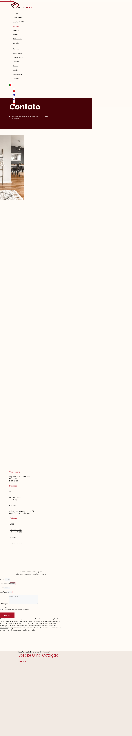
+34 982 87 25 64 (16, 532)
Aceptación (4, 607)
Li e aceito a (15, 610)
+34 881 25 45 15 (16, 543)
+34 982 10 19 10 (16, 530)
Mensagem (4, 604)
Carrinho (16, 43)
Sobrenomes (5, 584)
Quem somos (17, 18)
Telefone (3, 592)
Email (2, 588)
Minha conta (17, 39)
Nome (2, 579)
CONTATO (22, 662)
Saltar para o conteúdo (7, 1)
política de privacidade (20, 610)
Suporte (15, 30)
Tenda (15, 35)
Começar (16, 13)
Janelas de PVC (18, 22)
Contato (16, 26)
